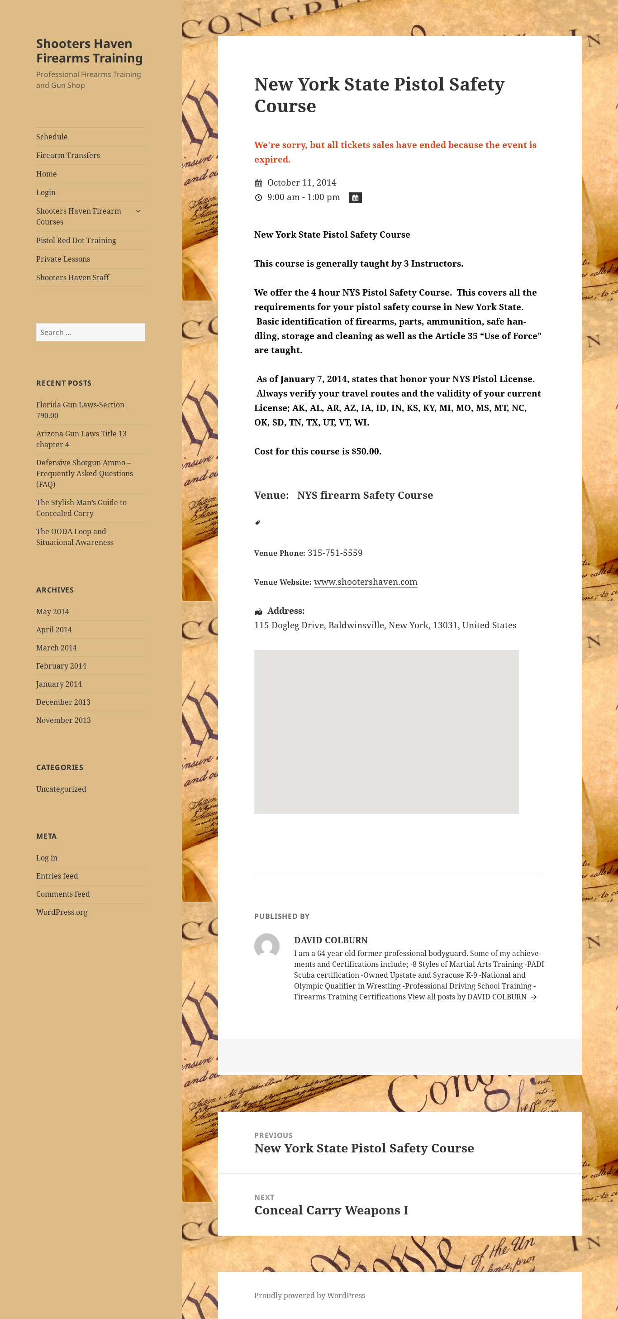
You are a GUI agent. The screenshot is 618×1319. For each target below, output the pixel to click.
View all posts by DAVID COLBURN (468, 997)
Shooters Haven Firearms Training (89, 50)
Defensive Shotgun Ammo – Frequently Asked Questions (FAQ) (84, 473)
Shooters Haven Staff (72, 277)
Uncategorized (61, 789)
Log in (46, 858)
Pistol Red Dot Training (76, 240)
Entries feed (57, 876)
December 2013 (63, 702)
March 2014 (56, 648)
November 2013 (63, 720)
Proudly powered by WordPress (309, 1295)
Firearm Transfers (68, 155)
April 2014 (54, 630)
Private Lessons (63, 259)
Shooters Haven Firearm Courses (78, 216)
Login (46, 192)
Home (46, 174)
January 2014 (59, 684)
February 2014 (61, 666)
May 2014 (52, 611)
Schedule (52, 137)
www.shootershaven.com (366, 582)
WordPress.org (62, 912)
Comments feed (63, 894)
